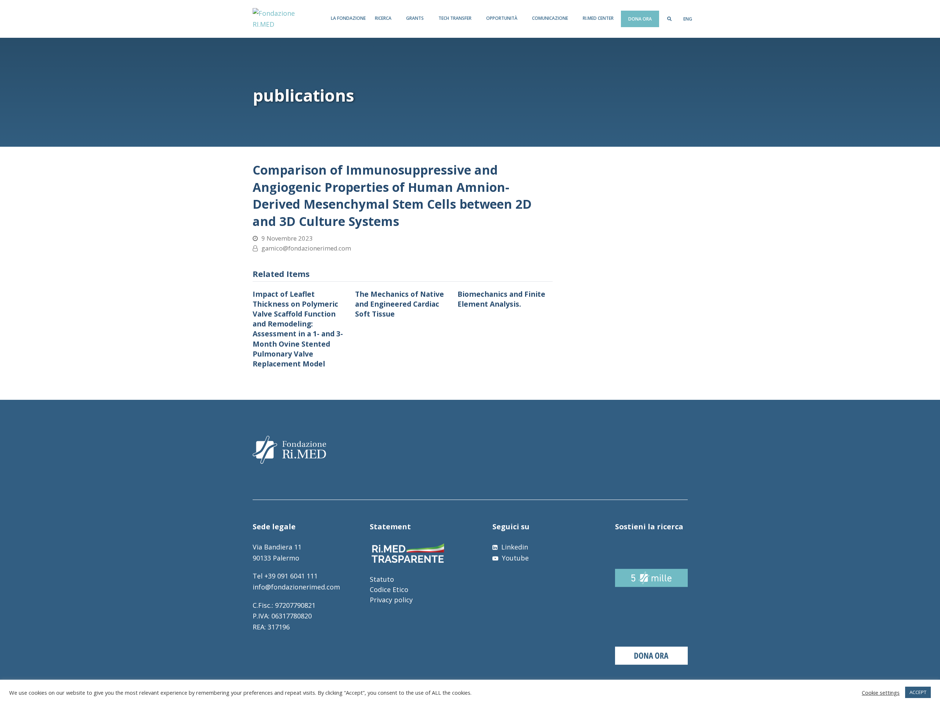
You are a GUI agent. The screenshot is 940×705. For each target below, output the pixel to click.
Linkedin (513, 547)
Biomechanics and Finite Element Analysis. (501, 299)
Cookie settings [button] (881, 692)
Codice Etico (389, 589)
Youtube (514, 558)
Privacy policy (391, 599)
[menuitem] (688, 19)
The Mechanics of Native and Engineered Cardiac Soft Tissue (399, 304)
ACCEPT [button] (918, 692)
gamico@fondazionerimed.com (306, 248)
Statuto (382, 579)
